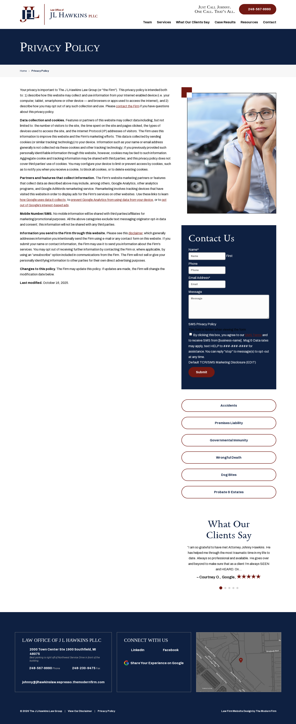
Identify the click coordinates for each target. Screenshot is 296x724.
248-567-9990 (259, 9)
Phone (193, 263)
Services (164, 22)
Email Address (199, 277)
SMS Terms (253, 335)
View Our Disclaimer (80, 711)
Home (135, 21)
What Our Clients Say (193, 22)
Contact (269, 22)
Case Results (225, 22)
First (229, 256)
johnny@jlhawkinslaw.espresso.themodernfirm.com (63, 682)
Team (147, 22)
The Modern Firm (266, 711)
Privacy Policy (106, 711)
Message (195, 291)
